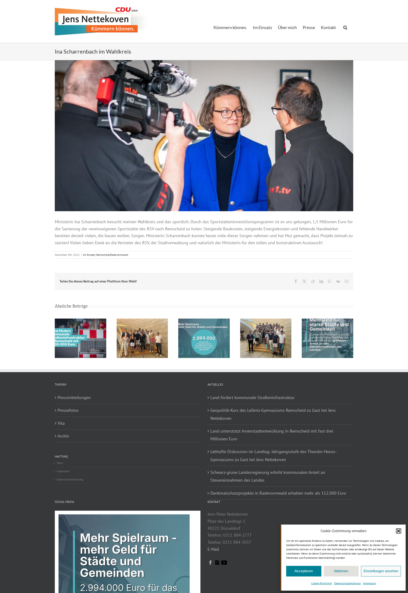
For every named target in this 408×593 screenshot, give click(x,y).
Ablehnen (341, 571)
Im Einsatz (89, 255)
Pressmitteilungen (74, 397)
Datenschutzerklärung (347, 583)
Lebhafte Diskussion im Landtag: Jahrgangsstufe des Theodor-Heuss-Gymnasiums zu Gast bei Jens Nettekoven (273, 455)
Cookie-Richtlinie (321, 583)
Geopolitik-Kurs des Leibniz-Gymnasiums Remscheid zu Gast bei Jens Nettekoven (273, 414)
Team (60, 463)
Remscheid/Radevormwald (112, 255)
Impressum (369, 583)
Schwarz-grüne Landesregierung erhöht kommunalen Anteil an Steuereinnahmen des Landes (267, 476)
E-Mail (213, 549)
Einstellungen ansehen (381, 571)
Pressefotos (68, 410)
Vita (61, 423)
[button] (398, 531)
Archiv (63, 436)
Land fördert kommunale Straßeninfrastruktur (252, 397)
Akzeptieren (303, 571)
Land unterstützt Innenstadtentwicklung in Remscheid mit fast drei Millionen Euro (271, 435)
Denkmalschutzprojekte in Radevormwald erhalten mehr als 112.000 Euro (278, 493)
